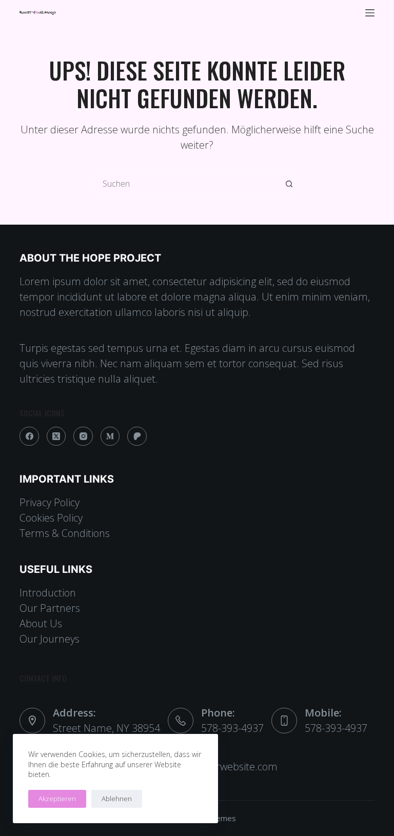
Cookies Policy (51, 518)
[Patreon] (137, 436)
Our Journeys (49, 639)
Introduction (47, 593)
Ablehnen (117, 798)
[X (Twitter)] (56, 436)
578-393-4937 (232, 728)
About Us (40, 623)
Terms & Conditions (64, 533)
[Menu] (370, 12)
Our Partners (49, 608)
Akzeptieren (57, 798)
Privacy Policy (49, 502)
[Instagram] (83, 436)
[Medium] (110, 436)
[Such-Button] (289, 183)
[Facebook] (29, 436)
